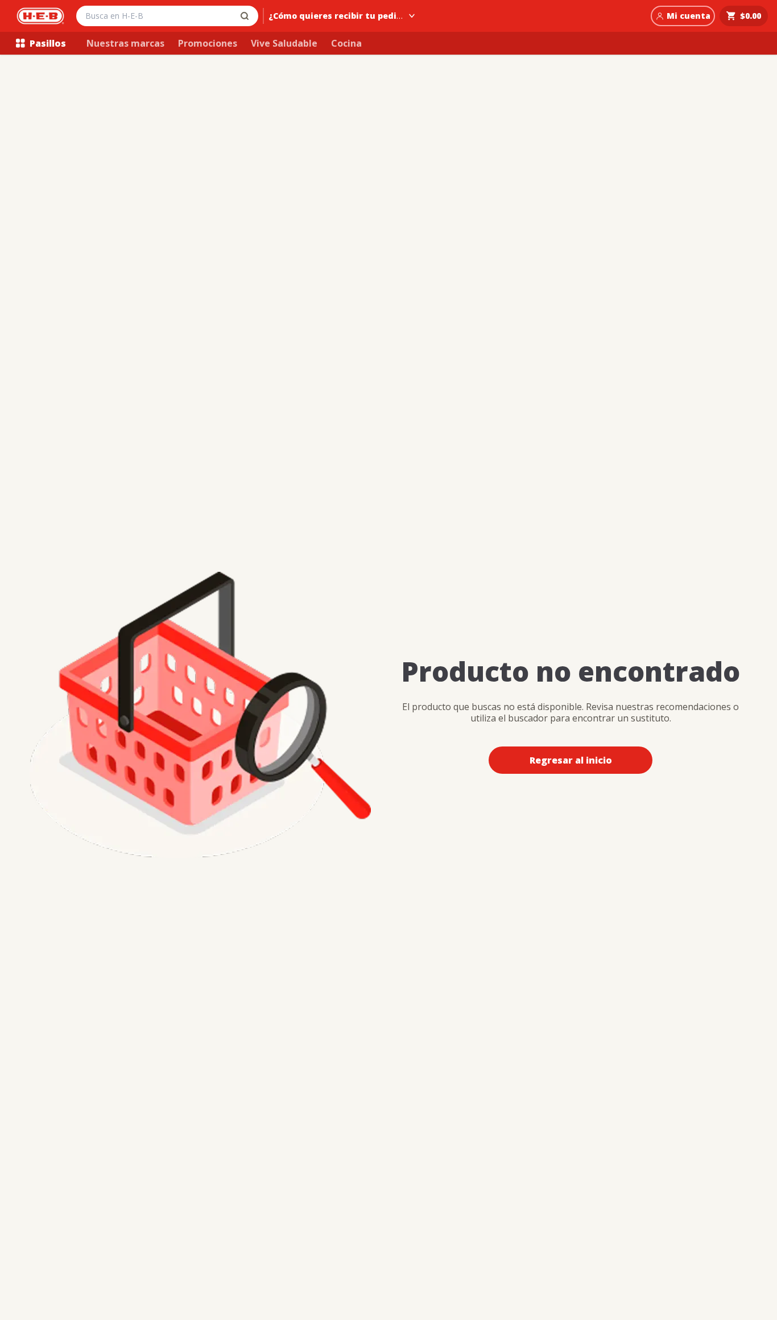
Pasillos (48, 43)
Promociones (207, 43)
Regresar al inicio (571, 760)
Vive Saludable (284, 43)
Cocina (346, 43)
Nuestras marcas (125, 43)
